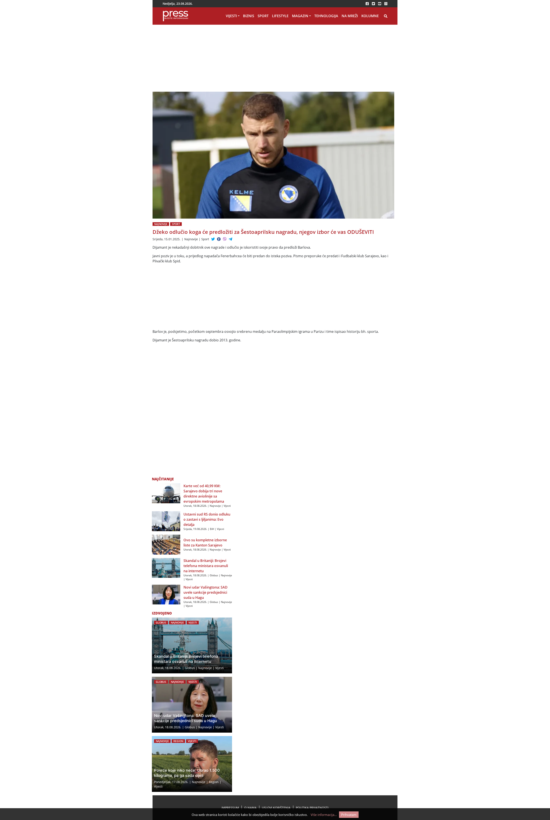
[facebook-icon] (367, 4)
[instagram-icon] (385, 4)
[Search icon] (385, 16)
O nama (250, 808)
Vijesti (231, 16)
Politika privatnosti (312, 808)
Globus (214, 575)
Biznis (248, 16)
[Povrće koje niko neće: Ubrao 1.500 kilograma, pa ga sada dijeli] (192, 764)
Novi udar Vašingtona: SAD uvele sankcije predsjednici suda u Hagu (205, 592)
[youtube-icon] (379, 4)
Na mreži (350, 16)
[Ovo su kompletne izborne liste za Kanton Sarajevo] (166, 544)
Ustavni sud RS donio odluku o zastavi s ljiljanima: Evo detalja (206, 519)
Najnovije (160, 224)
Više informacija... (324, 814)
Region (178, 741)
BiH (212, 529)
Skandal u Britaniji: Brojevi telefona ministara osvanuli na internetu (205, 565)
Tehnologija (326, 16)
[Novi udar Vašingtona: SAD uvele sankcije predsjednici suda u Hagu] (166, 594)
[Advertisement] (232, 60)
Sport (263, 16)
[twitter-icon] (373, 4)
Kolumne (370, 16)
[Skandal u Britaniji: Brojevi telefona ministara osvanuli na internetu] (166, 567)
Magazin (300, 16)
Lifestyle (280, 16)
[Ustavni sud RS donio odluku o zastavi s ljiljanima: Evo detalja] (166, 521)
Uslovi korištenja (276, 808)
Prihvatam (348, 814)
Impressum (230, 808)
